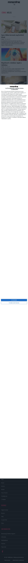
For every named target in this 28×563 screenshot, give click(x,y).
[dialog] (14, 281)
